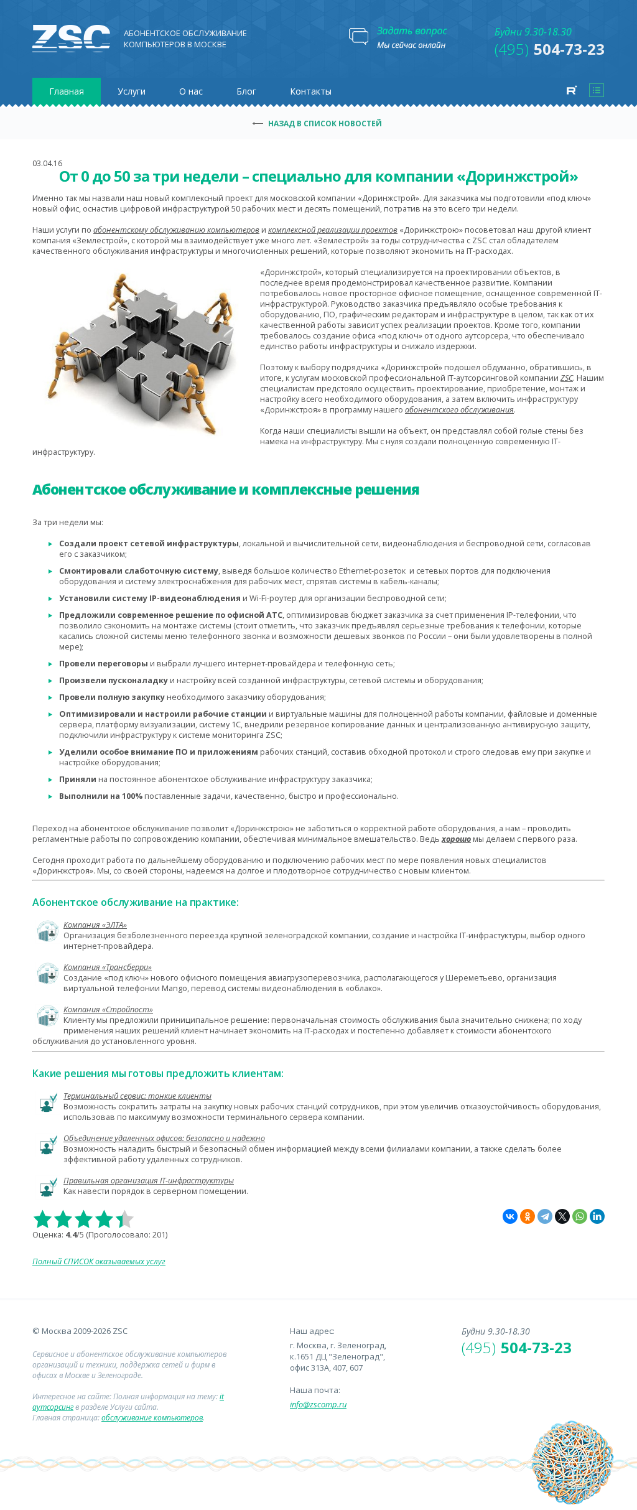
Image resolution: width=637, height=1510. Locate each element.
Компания (95, 925)
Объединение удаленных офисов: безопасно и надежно (164, 1138)
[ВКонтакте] (510, 1216)
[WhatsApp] (579, 1216)
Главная (66, 91)
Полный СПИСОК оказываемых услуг (98, 1261)
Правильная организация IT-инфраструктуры (148, 1180)
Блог (246, 91)
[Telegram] (544, 1216)
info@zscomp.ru (318, 1404)
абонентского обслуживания (459, 409)
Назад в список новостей (325, 123)
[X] (562, 1216)
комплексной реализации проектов (333, 230)
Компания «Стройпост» (108, 1009)
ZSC (566, 378)
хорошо (456, 839)
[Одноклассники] (527, 1216)
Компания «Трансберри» (107, 967)
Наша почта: (315, 1390)
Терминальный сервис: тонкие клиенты (137, 1096)
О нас (191, 91)
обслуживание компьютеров (152, 1417)
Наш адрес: (312, 1330)
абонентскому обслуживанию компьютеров (176, 230)
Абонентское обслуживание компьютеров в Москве (185, 38)
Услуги (132, 91)
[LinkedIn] (597, 1216)
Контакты (311, 91)
